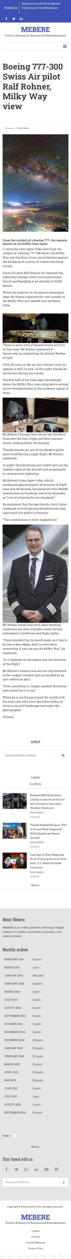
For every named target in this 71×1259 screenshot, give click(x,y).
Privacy (35, 1236)
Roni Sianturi (24, 128)
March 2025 (12, 1064)
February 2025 (14, 1056)
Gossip (9, 717)
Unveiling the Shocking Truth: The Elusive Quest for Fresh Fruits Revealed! (43, 8)
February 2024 (14, 983)
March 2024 (12, 991)
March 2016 (11, 967)
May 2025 (10, 1080)
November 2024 (14, 1032)
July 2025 (10, 1096)
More (34, 885)
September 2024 (15, 1016)
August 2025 (12, 1104)
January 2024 (13, 975)
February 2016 (14, 959)
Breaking (10, 7)
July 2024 (10, 999)
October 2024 (13, 1024)
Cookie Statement (35, 1242)
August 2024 (12, 1007)
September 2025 (15, 1112)
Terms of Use (35, 1248)
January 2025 (13, 1048)
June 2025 (11, 1088)
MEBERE (35, 29)
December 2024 (14, 1040)
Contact (36, 1231)
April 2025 (11, 1072)
